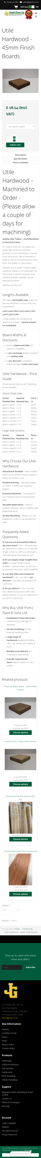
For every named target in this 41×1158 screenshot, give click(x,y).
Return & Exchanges (11, 1102)
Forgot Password (9, 1134)
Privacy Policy (8, 1044)
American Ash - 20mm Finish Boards (20, 741)
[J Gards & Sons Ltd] (18, 15)
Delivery (5, 1029)
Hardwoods (27, 929)
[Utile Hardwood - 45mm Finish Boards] (20, 81)
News (4, 1041)
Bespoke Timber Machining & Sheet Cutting (17, 1093)
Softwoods (6, 1061)
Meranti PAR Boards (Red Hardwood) (20, 851)
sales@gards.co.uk (31, 2)
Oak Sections (7, 1068)
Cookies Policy (8, 1048)
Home (17, 929)
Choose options (20, 732)
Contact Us (7, 1098)
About (4, 1037)
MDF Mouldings (9, 1076)
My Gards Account (10, 1131)
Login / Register (9, 1123)
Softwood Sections (10, 1064)
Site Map (6, 1106)
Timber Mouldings (9, 1080)
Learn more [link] (28, 1150)
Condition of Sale (9, 1033)
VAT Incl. (24, 7)
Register (5, 1127)
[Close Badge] (30, 1152)
